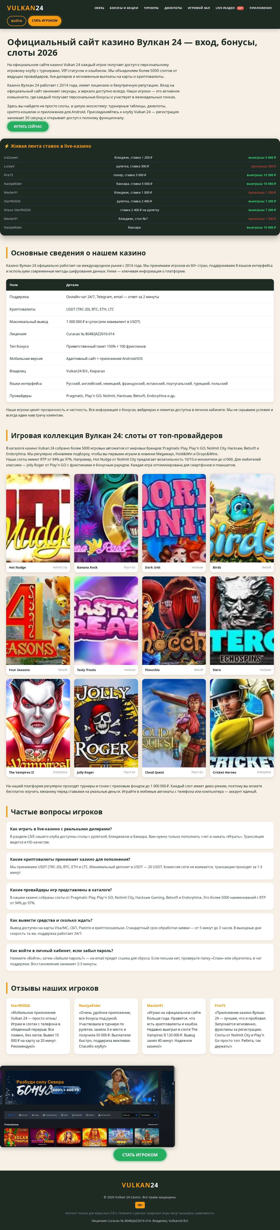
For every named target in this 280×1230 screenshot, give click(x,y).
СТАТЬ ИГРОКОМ (45, 20)
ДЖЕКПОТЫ (173, 8)
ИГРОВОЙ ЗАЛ (199, 8)
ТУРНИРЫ (151, 8)
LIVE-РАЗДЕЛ (229, 8)
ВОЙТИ (16, 21)
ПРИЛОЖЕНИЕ (261, 8)
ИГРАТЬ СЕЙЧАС (28, 126)
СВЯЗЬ (99, 8)
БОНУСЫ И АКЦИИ (124, 8)
